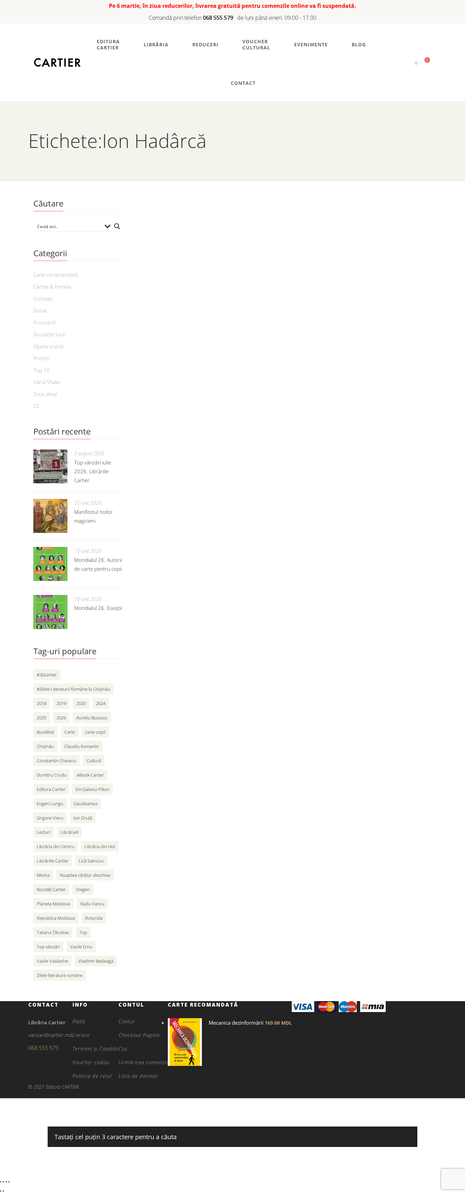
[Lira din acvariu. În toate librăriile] (191, 328)
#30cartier (47, 675)
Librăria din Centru (55, 846)
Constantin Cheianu (56, 760)
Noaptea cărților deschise (85, 875)
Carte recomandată (55, 274)
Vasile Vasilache (52, 961)
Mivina (43, 875)
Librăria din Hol (99, 846)
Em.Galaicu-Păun (92, 789)
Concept (42, 298)
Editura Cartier (51, 789)
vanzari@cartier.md (50, 1034)
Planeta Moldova (53, 904)
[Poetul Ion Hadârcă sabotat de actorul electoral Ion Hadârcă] (191, 232)
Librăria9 (69, 832)
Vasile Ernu (81, 947)
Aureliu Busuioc (92, 718)
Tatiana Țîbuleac (53, 932)
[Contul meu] (404, 62)
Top (83, 932)
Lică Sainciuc (91, 861)
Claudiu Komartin (81, 746)
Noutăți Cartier (51, 889)
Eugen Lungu (50, 803)
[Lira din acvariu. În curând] (191, 506)
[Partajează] (6, 1181)
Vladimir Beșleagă (95, 961)
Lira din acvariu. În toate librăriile (319, 314)
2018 (41, 703)
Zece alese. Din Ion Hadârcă (311, 403)
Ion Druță (83, 818)
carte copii (95, 732)
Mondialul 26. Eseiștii (98, 607)
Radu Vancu (92, 904)
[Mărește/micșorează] (0, 1181)
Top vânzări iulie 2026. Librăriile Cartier (92, 471)
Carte (69, 732)
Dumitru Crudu (52, 775)
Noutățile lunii (49, 334)
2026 (61, 718)
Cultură (93, 760)
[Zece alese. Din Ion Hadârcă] (191, 417)
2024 (101, 703)
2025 (41, 718)
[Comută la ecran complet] (3, 1181)
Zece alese (45, 394)
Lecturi (43, 832)
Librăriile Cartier (52, 861)
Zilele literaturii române (59, 975)
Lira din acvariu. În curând (307, 491)
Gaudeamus (86, 803)
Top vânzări (48, 947)
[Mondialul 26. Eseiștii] (50, 612)
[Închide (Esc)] (9, 1181)
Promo (41, 358)
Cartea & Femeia (52, 286)
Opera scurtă (48, 346)
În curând (44, 322)
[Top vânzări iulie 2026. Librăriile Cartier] (50, 466)
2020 (81, 703)
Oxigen (83, 889)
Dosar (40, 310)
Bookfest (45, 732)
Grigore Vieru (50, 818)
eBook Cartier (90, 775)
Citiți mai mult (281, 269)
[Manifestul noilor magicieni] (50, 516)
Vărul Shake (46, 382)
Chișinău (45, 746)
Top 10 (41, 370)
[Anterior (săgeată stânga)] (0, 1191)
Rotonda (93, 918)
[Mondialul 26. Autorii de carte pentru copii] (50, 564)
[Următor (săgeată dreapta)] (3, 1191)
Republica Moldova (56, 918)
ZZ (36, 405)
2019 (61, 703)
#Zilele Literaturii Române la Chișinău (73, 689)
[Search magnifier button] (117, 226)
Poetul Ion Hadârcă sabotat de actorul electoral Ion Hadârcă (330, 223)
